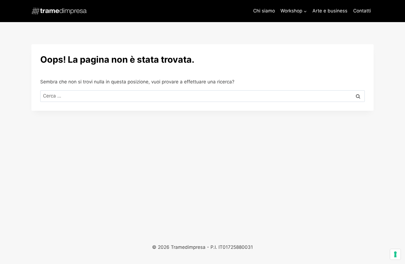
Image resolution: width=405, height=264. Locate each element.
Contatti (362, 11)
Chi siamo (264, 11)
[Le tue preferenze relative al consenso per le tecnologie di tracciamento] (395, 254)
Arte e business (329, 11)
